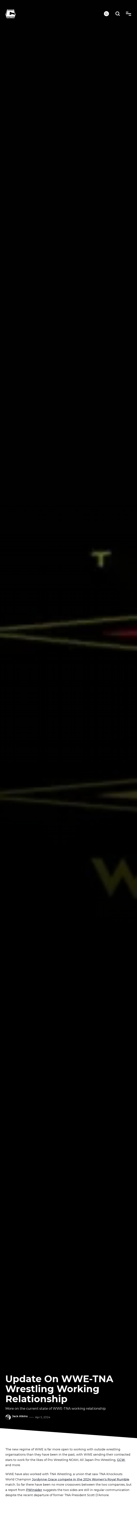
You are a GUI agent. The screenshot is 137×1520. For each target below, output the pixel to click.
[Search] (117, 14)
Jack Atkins (20, 1416)
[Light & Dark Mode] (106, 13)
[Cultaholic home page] (54, 13)
